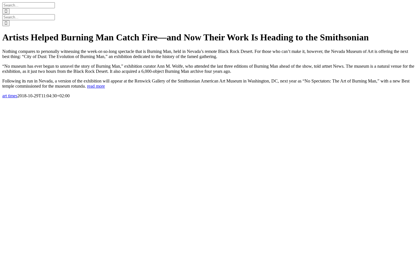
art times (9, 95)
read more (96, 86)
